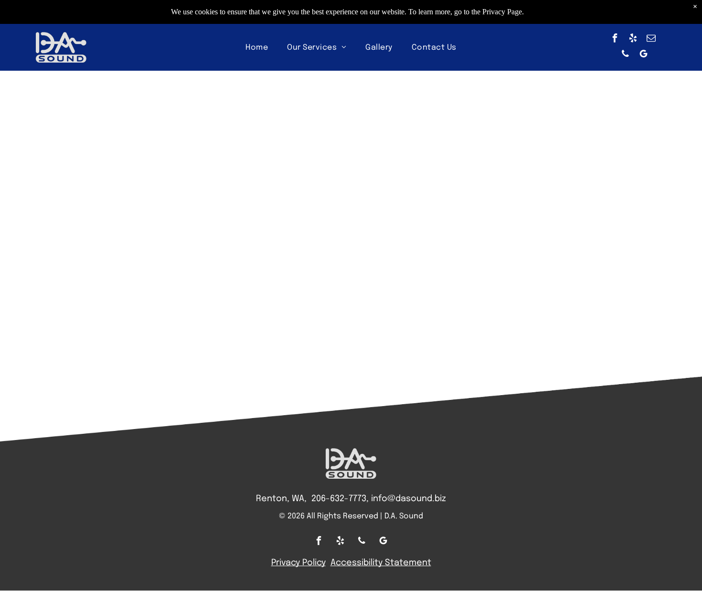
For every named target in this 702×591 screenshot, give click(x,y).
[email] (651, 39)
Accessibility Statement (380, 563)
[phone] (625, 55)
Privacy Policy (298, 563)
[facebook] (615, 39)
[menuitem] (256, 47)
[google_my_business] (643, 55)
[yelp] (633, 39)
